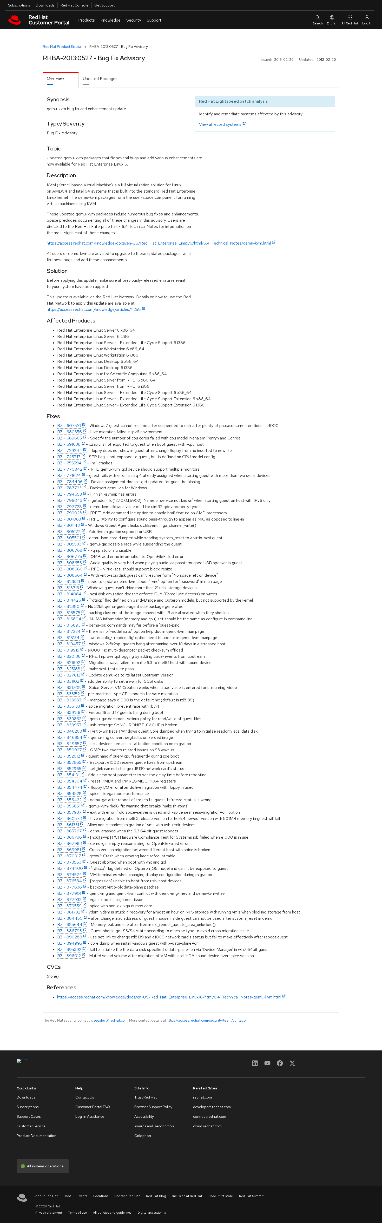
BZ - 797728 (69, 506)
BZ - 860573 (69, 818)
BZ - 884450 (70, 918)
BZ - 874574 (69, 874)
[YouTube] (267, 1065)
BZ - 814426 (69, 600)
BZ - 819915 (68, 650)
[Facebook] (280, 1065)
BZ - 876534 (69, 881)
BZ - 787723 (69, 488)
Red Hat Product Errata (62, 46)
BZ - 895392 (69, 949)
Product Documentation (36, 1135)
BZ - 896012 (69, 955)
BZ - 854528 (69, 793)
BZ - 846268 (69, 731)
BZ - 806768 (69, 550)
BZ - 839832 (69, 718)
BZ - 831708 (69, 687)
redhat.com (202, 1097)
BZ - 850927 (69, 750)
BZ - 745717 (69, 456)
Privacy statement (48, 1213)
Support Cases (29, 1116)
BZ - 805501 (69, 538)
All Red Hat (349, 23)
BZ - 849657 (69, 743)
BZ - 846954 (69, 737)
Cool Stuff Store (220, 1196)
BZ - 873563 (69, 862)
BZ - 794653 (69, 494)
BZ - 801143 (68, 525)
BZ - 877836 (69, 887)
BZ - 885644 (69, 924)
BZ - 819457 (69, 644)
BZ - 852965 (69, 768)
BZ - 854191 (68, 775)
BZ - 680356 (69, 432)
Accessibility (144, 1116)
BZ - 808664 (70, 575)
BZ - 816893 (69, 625)
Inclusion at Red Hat (187, 1196)
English (332, 23)
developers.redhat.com (212, 1106)
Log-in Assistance (89, 1116)
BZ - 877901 (69, 893)
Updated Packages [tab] (100, 78)
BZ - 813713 (68, 587)
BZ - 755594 (69, 463)
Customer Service (31, 1126)
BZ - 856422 (69, 800)
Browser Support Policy (153, 1106)
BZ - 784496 (70, 481)
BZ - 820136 (69, 656)
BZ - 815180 (68, 606)
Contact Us (84, 1097)
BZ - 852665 (69, 762)
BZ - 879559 (69, 906)
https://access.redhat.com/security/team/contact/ (206, 1020)
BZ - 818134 (68, 637)
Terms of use (77, 1213)
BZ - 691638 (69, 444)
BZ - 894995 (69, 943)
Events (82, 1196)
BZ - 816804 (69, 619)
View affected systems (220, 124)
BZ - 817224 (69, 631)
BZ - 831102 (68, 681)
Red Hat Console (74, 5)
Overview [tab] (55, 78)
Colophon (142, 1135)
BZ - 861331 (68, 824)
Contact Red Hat (127, 1196)
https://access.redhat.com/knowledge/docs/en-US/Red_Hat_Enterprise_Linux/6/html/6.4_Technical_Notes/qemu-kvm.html (159, 243)
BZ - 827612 (68, 675)
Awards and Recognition (154, 1126)
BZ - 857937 (69, 812)
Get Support (104, 5)
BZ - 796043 (69, 500)
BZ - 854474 (69, 787)
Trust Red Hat (145, 1097)
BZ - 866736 (69, 837)
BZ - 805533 (69, 544)
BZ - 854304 (69, 781)
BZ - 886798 (69, 930)
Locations (100, 1196)
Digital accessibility (151, 1213)
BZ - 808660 (70, 569)
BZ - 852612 (68, 756)
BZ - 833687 (69, 700)
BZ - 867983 (69, 843)
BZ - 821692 (68, 662)
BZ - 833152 (68, 693)
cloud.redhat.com (207, 1126)
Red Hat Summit (251, 1196)
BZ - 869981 (69, 849)
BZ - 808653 (69, 563)
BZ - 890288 (69, 937)
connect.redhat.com (209, 1116)
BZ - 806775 (69, 556)
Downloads (45, 5)
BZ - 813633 (68, 581)
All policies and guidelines (112, 1213)
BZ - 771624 (69, 475)
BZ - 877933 (69, 899)
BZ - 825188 (68, 669)
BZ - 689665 (69, 438)
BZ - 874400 (70, 868)
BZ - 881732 (68, 912)
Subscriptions (19, 5)
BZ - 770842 (69, 469)
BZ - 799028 (69, 513)
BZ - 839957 (69, 725)
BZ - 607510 (69, 425)
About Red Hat (46, 1196)
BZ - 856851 (68, 806)
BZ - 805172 (69, 531)
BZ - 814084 (69, 594)
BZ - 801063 (69, 519)
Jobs (67, 1196)
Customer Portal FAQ (92, 1106)
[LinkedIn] (255, 1065)
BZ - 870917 (69, 856)
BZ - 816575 (68, 612)
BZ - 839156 (68, 712)
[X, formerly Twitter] (292, 1065)
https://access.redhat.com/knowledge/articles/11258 (94, 309)
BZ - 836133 (68, 706)
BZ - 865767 (69, 831)
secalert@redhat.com (111, 1020)
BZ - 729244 (69, 450)
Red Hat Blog (156, 1196)
